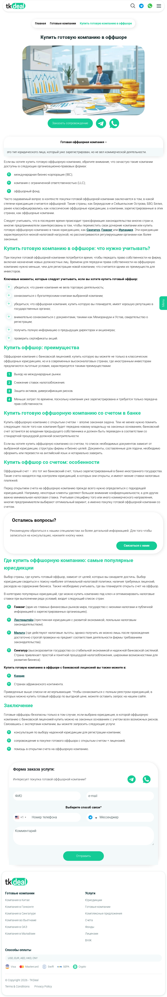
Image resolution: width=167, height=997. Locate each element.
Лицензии (91, 933)
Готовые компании (97, 906)
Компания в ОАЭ (16, 927)
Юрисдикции (93, 900)
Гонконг (107, 230)
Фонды (89, 927)
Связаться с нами (136, 545)
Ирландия (126, 230)
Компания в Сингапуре (20, 913)
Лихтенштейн (23, 620)
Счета (89, 920)
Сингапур (93, 230)
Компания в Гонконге (19, 906)
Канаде (19, 676)
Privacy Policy (43, 986)
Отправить (83, 856)
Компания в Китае (17, 900)
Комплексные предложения (103, 913)
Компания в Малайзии (20, 933)
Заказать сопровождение (70, 123)
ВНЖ (88, 940)
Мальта (19, 633)
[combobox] (20, 817)
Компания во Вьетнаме (20, 920)
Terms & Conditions (17, 986)
